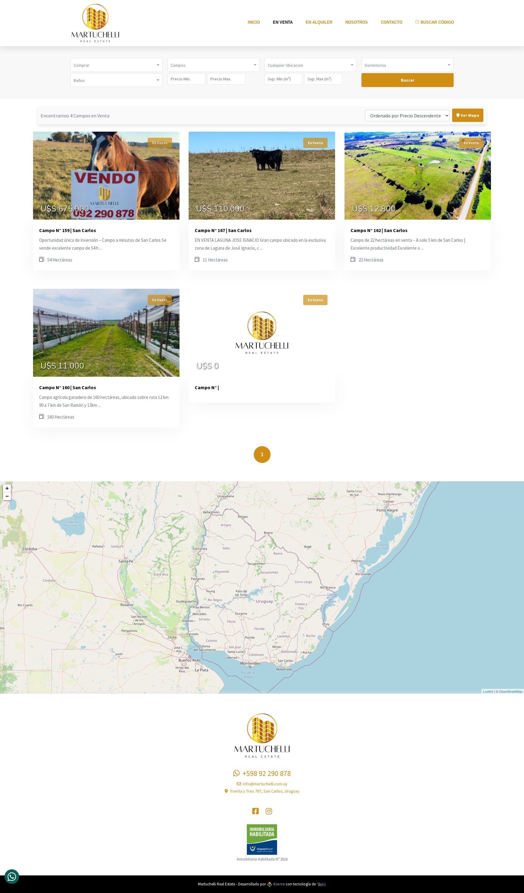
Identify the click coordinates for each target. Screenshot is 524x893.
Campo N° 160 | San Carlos (67, 387)
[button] (116, 65)
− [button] (7, 496)
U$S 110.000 (220, 209)
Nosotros (356, 22)
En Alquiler (319, 22)
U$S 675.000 (65, 209)
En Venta (283, 22)
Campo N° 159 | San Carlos (67, 230)
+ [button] (7, 488)
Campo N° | (207, 387)
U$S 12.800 (374, 209)
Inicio (254, 22)
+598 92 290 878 (265, 773)
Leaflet (488, 691)
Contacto (391, 22)
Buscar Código (436, 22)
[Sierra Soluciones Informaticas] (321, 884)
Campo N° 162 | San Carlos (379, 230)
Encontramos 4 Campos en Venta (75, 116)
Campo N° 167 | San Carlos (223, 230)
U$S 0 (207, 366)
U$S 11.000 (62, 366)
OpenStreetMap (510, 691)
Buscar (408, 80)
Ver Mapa (469, 115)
